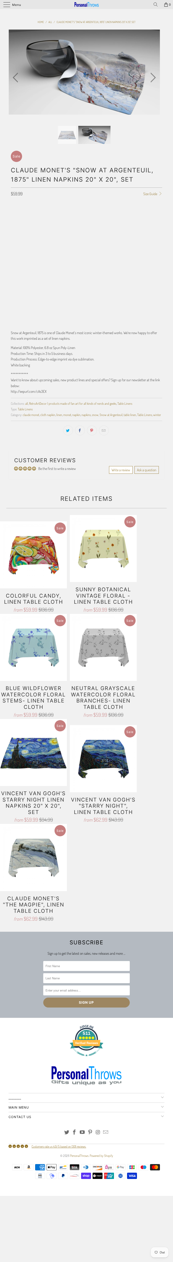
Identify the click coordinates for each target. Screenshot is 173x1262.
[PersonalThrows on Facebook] (74, 1132)
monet (67, 415)
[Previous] (16, 78)
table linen (130, 415)
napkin (76, 415)
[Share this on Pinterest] (92, 430)
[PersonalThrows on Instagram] (98, 1132)
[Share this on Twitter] (68, 430)
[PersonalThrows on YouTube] (82, 1132)
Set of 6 (18, 221)
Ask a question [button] (146, 470)
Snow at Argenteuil (111, 415)
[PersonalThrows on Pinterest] (90, 1132)
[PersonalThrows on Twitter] (66, 1132)
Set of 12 (35, 221)
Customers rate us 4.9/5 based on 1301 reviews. (59, 1146)
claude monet (31, 415)
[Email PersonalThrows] (105, 1132)
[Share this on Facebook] (80, 430)
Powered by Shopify (101, 1156)
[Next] (151, 78)
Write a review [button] (121, 470)
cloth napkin (47, 415)
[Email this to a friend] (104, 430)
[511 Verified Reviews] (86, 1059)
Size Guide (150, 194)
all (26, 403)
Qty (13, 293)
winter (157, 415)
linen (59, 415)
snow (95, 415)
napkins (86, 415)
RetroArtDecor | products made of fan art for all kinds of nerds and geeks (72, 403)
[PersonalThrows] (86, 4)
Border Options (21, 234)
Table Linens (124, 403)
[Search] (157, 4)
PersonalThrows (79, 1156)
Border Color (20, 268)
